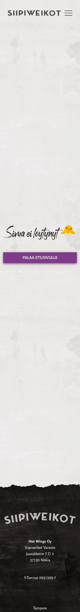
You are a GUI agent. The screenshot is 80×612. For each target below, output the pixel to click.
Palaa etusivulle (40, 257)
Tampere (40, 608)
